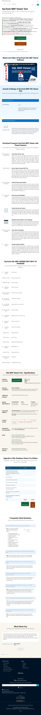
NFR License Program (8, 670)
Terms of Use (11, 706)
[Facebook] (16, 677)
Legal (20, 712)
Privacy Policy (17, 706)
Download (25, 506)
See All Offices (20, 702)
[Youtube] (23, 677)
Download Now (17, 381)
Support (24, 666)
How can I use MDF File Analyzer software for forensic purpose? (19, 599)
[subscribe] (37, 686)
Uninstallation (28, 423)
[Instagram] (25, 677)
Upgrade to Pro (21, 43)
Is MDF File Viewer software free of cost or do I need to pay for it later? (19, 563)
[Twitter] (18, 677)
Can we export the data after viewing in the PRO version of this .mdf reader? (19, 612)
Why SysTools (6, 664)
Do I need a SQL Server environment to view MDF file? (17, 527)
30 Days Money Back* (20, 46)
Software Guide (14, 424)
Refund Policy (24, 706)
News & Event (25, 669)
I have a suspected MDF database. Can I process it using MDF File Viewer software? (19, 587)
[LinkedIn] (20, 677)
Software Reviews (7, 669)
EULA (34, 421)
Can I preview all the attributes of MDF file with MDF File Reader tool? (19, 553)
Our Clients (5, 667)
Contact (24, 664)
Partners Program (7, 672)
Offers (23, 667)
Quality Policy (30, 706)
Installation (21, 423)
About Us (5, 666)
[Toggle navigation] (37, 1)
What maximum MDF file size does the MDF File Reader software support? (18, 575)
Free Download (21, 38)
